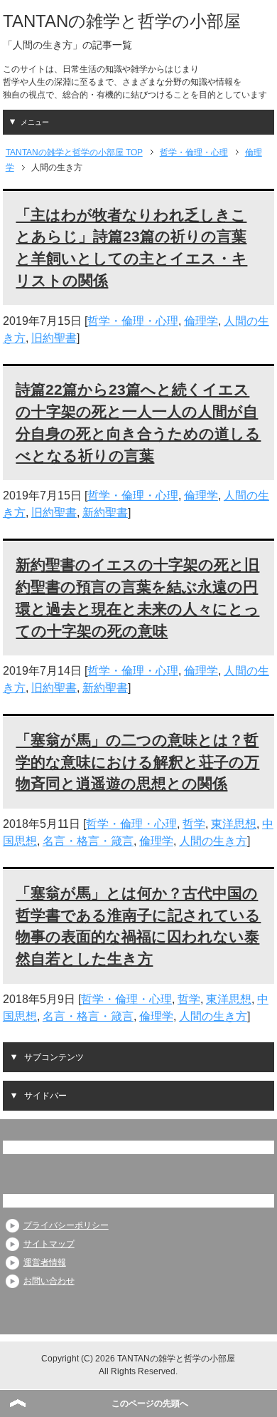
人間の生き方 (213, 841)
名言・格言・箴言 (88, 841)
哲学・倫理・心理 (132, 321)
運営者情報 (44, 1262)
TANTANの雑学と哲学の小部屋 (122, 21)
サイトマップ (49, 1244)
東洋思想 (233, 824)
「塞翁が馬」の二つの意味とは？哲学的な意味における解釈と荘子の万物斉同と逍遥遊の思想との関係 (137, 762)
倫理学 (201, 321)
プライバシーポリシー (66, 1225)
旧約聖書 (54, 338)
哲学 (194, 824)
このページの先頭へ (150, 1403)
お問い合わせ (49, 1281)
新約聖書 (105, 513)
